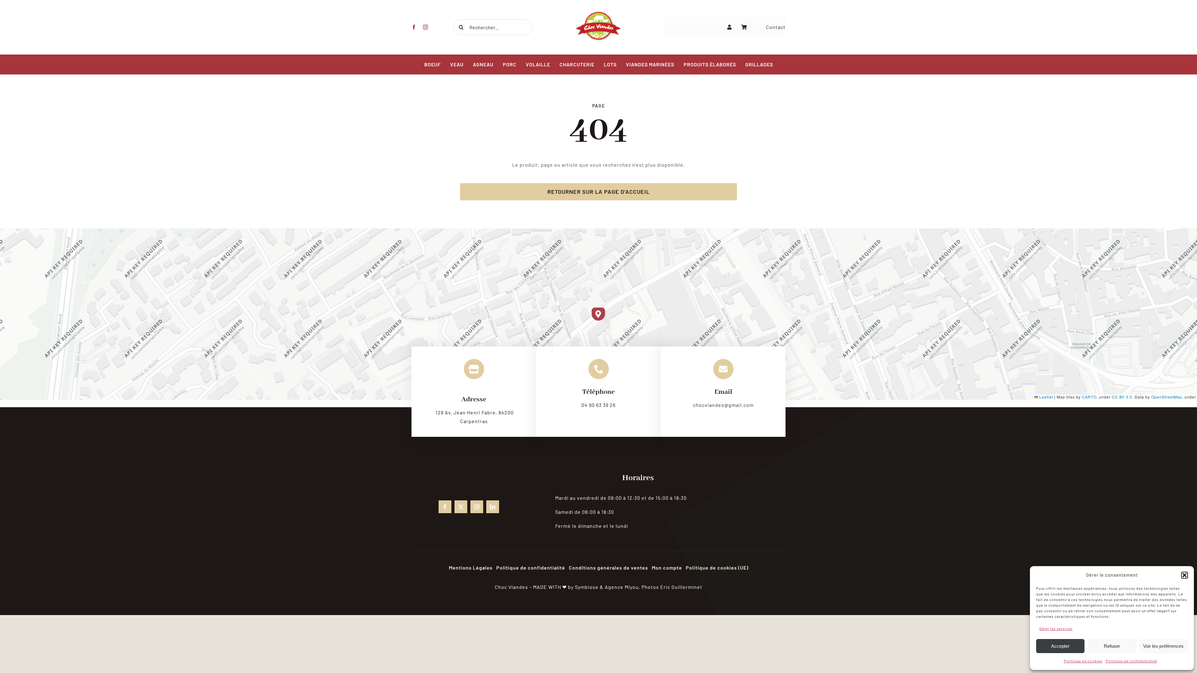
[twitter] (460, 506)
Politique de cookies (1083, 661)
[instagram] (425, 27)
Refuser (1112, 646)
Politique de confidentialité (1131, 661)
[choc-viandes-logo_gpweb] (598, 13)
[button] (1184, 575)
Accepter (1060, 646)
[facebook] (414, 27)
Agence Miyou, (622, 587)
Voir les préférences (1163, 646)
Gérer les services (1056, 628)
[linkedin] (492, 506)
